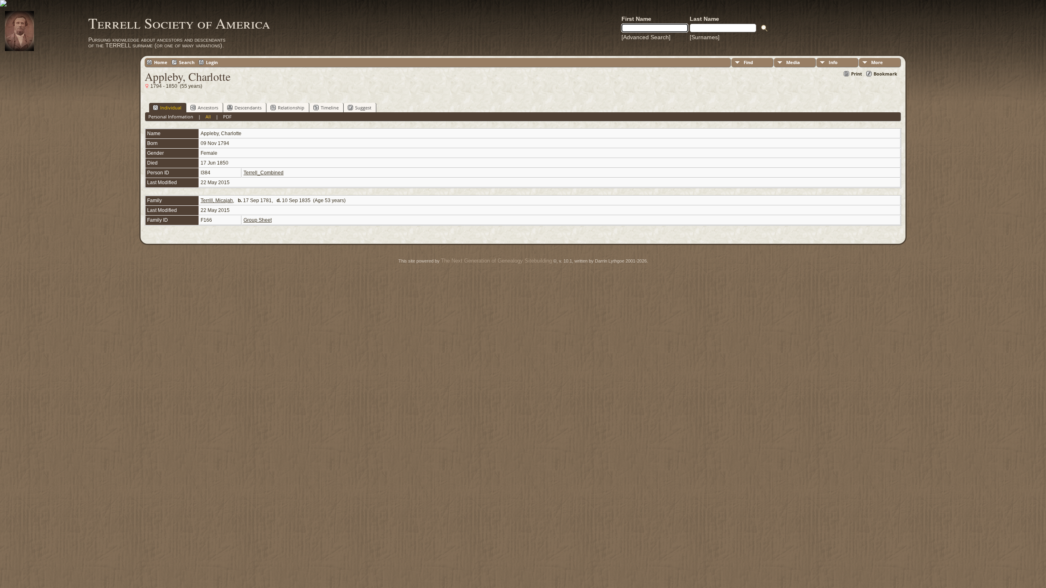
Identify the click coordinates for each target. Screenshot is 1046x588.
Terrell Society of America (179, 23)
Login (212, 62)
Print (856, 74)
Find (748, 62)
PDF (227, 117)
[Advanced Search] (646, 37)
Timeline (330, 108)
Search (186, 62)
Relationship (291, 108)
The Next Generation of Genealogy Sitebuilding (496, 261)
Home (161, 62)
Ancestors (208, 108)
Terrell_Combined (264, 173)
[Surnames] (705, 37)
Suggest (363, 108)
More (877, 62)
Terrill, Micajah (217, 200)
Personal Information (170, 117)
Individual (170, 108)
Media (793, 62)
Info (833, 62)
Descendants (248, 108)
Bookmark (885, 74)
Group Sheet (258, 220)
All (208, 117)
